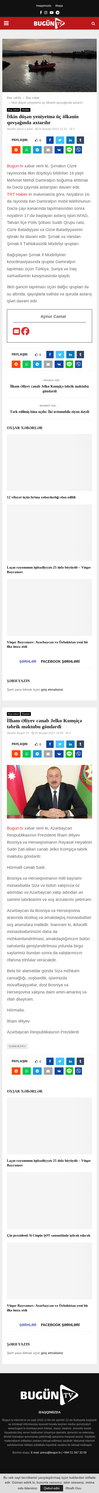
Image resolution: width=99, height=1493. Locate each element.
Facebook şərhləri (60, 661)
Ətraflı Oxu (73, 1488)
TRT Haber (17, 194)
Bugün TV (23, 733)
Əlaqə (59, 5)
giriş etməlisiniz (52, 689)
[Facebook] (25, 333)
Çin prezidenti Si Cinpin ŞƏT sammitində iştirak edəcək (48, 1235)
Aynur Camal (25, 129)
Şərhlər (27, 661)
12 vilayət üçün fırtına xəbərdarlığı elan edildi (41, 497)
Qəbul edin (52, 1488)
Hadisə (25, 109)
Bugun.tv (15, 166)
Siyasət (26, 714)
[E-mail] (17, 333)
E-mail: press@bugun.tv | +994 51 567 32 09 (59, 1452)
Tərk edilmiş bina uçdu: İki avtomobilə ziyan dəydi (49, 412)
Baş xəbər (13, 109)
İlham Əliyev (17, 1046)
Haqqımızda (43, 5)
